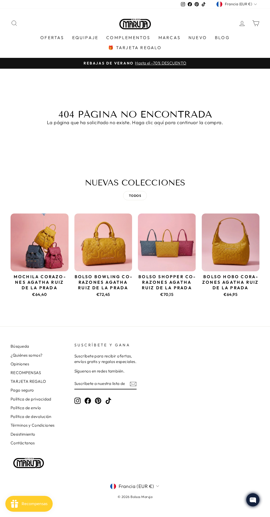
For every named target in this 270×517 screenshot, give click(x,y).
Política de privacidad (31, 399)
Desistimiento (23, 434)
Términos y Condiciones (33, 425)
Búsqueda (20, 346)
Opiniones (20, 363)
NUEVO (198, 37)
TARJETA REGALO (28, 381)
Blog (222, 37)
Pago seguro (22, 390)
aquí (159, 122)
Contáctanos (23, 442)
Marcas (169, 37)
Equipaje (85, 37)
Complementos (128, 37)
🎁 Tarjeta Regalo (135, 47)
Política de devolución (31, 416)
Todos (135, 196)
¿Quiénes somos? (27, 355)
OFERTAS (52, 37)
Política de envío (26, 407)
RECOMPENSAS (26, 372)
